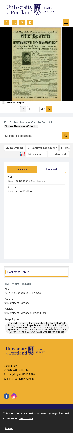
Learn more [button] (26, 418)
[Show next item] (49, 109)
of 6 (42, 109)
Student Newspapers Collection (21, 126)
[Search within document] (65, 135)
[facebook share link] (6, 396)
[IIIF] (22, 154)
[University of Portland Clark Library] (30, 10)
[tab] (21, 169)
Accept (9, 428)
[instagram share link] (14, 396)
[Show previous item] (23, 109)
